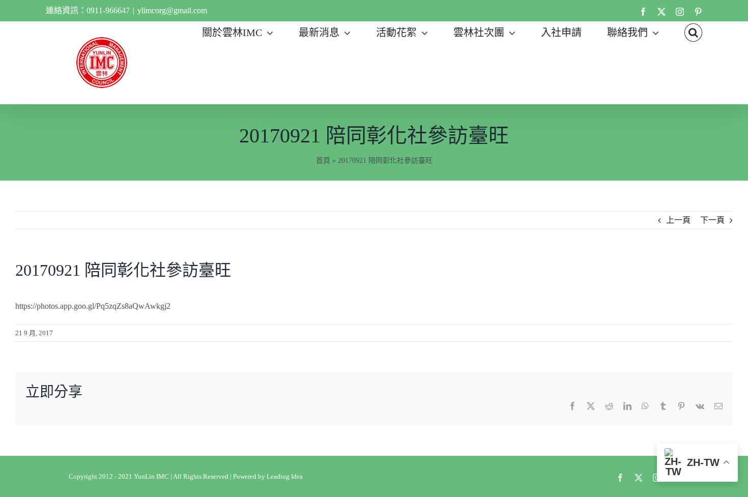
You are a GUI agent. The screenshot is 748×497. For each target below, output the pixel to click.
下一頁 (712, 220)
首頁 (323, 160)
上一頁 (678, 220)
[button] (693, 31)
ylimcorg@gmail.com (172, 10)
